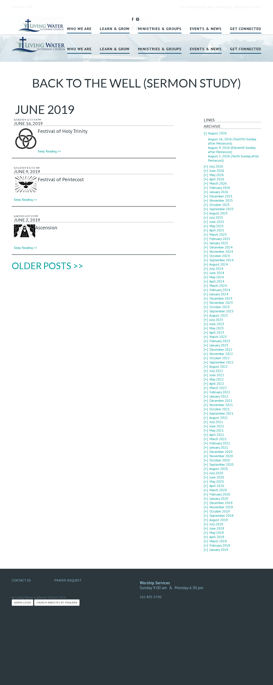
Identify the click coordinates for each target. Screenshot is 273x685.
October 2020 (219, 460)
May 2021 (216, 430)
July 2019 (216, 524)
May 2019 (216, 532)
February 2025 (219, 239)
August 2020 (218, 469)
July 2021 (216, 422)
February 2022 (219, 392)
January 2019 (218, 549)
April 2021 (216, 434)
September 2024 (221, 260)
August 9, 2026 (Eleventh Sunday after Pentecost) (231, 149)
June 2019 (216, 528)
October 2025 (219, 204)
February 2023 (219, 341)
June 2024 (216, 273)
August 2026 (217, 133)
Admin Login (22, 602)
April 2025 (216, 230)
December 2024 (220, 247)
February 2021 (219, 443)
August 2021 (218, 417)
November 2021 (221, 405)
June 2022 (216, 375)
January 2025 (218, 243)
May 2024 (216, 277)
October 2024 (219, 256)
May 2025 (216, 226)
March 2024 (218, 285)
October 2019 (219, 511)
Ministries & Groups (160, 48)
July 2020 (216, 473)
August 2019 (218, 520)
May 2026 (216, 175)
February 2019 (219, 545)
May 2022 (216, 379)
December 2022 (220, 349)
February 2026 (219, 187)
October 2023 (219, 307)
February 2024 (219, 290)
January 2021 (218, 447)
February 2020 (219, 494)
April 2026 (216, 179)
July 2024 (216, 268)
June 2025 (216, 222)
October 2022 (219, 358)
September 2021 (221, 413)
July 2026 (216, 166)
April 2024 (216, 281)
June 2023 (216, 324)
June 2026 (216, 170)
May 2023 (216, 328)
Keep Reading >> (49, 151)
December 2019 (220, 503)
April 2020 (216, 486)
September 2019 (221, 515)
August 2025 (218, 213)
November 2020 (221, 456)
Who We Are (79, 48)
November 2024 (221, 251)
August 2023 (218, 315)
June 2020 (216, 477)
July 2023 (216, 319)
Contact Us (21, 580)
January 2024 (218, 294)
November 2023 (221, 302)
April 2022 (216, 383)
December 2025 (220, 196)
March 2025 (218, 234)
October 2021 (219, 409)
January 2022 (218, 396)
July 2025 (216, 217)
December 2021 (220, 400)
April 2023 (216, 332)
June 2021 (216, 426)
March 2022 (218, 388)
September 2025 (221, 209)
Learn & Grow (115, 48)
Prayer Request (67, 580)
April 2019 (216, 537)
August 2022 (218, 366)
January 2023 (218, 345)
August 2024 (218, 264)
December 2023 (220, 298)
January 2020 (218, 498)
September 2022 (221, 362)
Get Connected (245, 48)
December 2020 (220, 451)
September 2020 (221, 464)
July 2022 (216, 371)
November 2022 (221, 354)
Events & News (206, 48)
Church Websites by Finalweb (56, 602)
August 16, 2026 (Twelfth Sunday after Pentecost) (232, 141)
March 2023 (218, 337)
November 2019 (221, 507)
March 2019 (218, 541)
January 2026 (218, 192)
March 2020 (218, 490)
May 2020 (216, 481)
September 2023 (221, 311)
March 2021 (218, 439)
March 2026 (218, 183)
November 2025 (221, 200)
